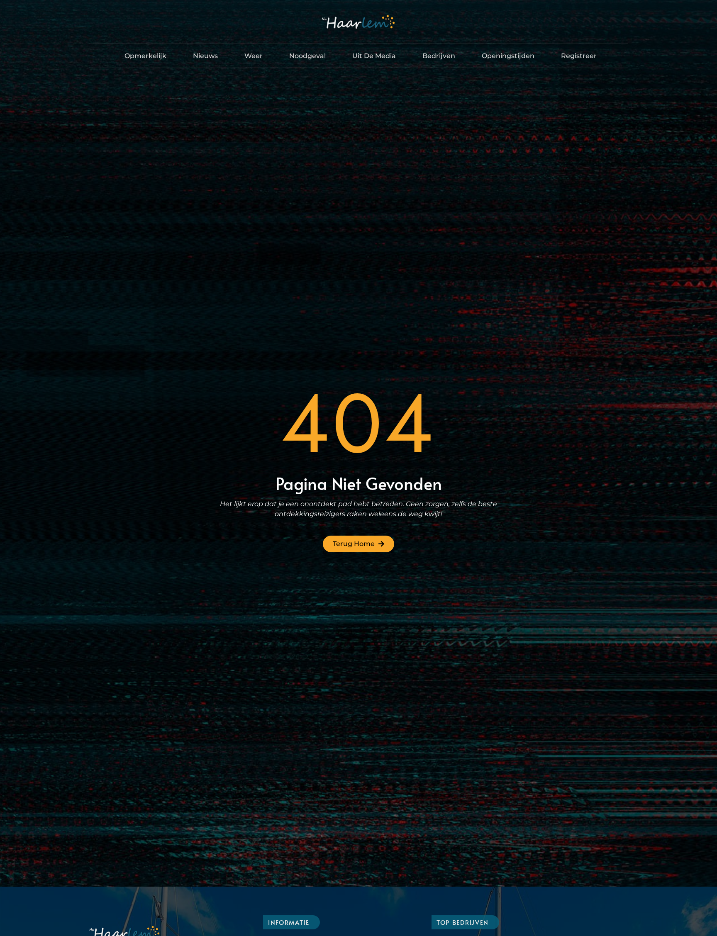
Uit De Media (374, 56)
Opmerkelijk (145, 56)
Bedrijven (438, 56)
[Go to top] (692, 873)
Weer (253, 56)
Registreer (579, 56)
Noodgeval (307, 56)
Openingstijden (508, 56)
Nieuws (205, 56)
